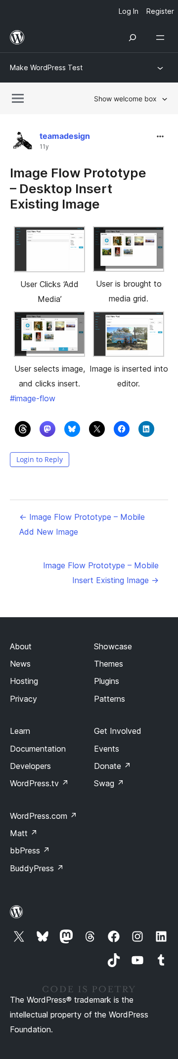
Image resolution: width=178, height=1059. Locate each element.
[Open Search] (132, 37)
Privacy (23, 699)
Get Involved (117, 731)
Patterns (109, 699)
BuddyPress (37, 868)
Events (106, 749)
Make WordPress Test (46, 67)
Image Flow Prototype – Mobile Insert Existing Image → (101, 572)
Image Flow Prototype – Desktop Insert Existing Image (78, 188)
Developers (30, 766)
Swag (109, 783)
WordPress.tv (39, 783)
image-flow (32, 398)
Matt (24, 833)
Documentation (38, 749)
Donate (112, 766)
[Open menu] (162, 37)
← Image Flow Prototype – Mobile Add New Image (82, 524)
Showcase (113, 646)
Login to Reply (39, 459)
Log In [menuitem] (128, 11)
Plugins (106, 681)
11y (44, 146)
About (21, 646)
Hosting (24, 681)
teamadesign (65, 136)
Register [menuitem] (160, 11)
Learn (20, 731)
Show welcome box (125, 98)
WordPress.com (43, 816)
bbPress (30, 850)
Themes (108, 664)
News (20, 664)
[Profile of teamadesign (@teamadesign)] (22, 143)
